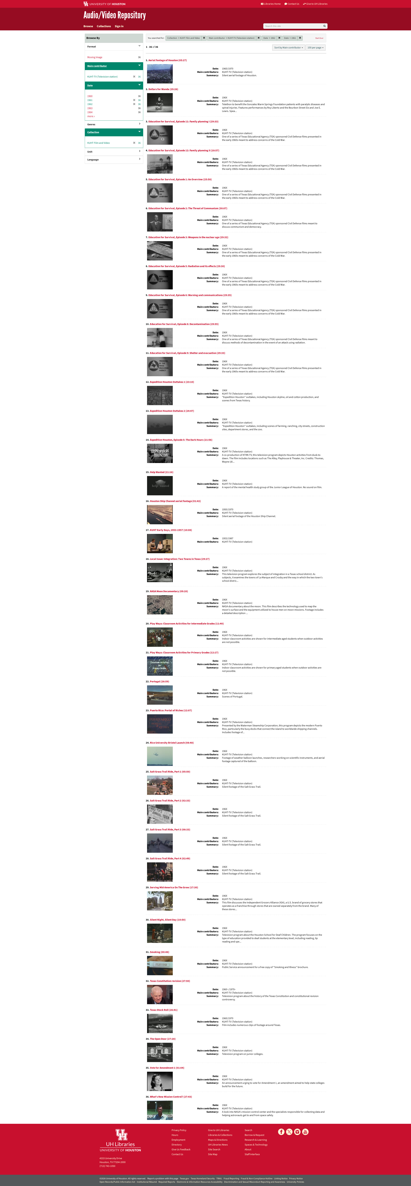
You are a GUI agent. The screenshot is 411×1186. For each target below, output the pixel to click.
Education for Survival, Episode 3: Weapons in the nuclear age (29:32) (188, 237)
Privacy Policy (179, 1130)
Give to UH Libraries (218, 1130)
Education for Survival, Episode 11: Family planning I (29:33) (184, 121)
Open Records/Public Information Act (117, 1182)
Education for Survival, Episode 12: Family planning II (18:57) (184, 150)
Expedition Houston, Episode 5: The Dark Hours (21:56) (181, 440)
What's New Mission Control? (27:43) (171, 1097)
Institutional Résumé (147, 1182)
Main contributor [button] (97, 66)
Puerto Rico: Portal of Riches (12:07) (171, 710)
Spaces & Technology (256, 1144)
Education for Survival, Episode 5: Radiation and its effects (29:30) (187, 266)
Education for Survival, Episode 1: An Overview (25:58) (180, 179)
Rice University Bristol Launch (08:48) (172, 743)
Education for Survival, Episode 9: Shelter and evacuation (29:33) (187, 353)
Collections (104, 26)
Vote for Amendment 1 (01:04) (167, 1068)
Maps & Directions (217, 1140)
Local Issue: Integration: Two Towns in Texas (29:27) (180, 559)
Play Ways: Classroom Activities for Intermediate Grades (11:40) (187, 623)
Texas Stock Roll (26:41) (164, 1010)
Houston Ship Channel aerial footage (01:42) (175, 501)
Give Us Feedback (181, 1149)
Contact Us (177, 1154)
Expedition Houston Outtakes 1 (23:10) (172, 382)
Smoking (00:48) (159, 952)
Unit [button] (89, 152)
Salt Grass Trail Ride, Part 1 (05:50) (170, 771)
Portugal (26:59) (159, 681)
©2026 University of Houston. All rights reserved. (123, 1178)
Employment (178, 1140)
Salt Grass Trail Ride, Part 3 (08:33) (170, 829)
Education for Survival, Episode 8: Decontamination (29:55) (184, 324)
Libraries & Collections (220, 1135)
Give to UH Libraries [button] (317, 4)
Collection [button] (93, 132)
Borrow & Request (254, 1135)
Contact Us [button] (293, 4)
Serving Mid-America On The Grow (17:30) (174, 887)
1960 (89, 96)
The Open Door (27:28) (163, 1039)
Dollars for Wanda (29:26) (163, 89)
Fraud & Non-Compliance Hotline (256, 1178)
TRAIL (219, 1178)
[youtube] (305, 1132)
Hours (175, 1135)
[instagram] (297, 1132)
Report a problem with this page (162, 1178)
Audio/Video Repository (114, 15)
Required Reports (166, 1182)
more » (91, 116)
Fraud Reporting (231, 1178)
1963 (89, 108)
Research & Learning (256, 1140)
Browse (88, 26)
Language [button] (93, 159)
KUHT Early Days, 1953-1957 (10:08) (171, 530)
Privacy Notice (296, 1178)
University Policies (295, 1182)
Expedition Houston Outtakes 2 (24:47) (172, 411)
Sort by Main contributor (287, 47)
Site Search (214, 1149)
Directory (177, 1144)
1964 (89, 112)
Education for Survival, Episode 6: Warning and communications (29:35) (190, 295)
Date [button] (90, 85)
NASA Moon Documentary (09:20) (169, 591)
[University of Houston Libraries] (120, 1140)
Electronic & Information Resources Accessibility (200, 1182)
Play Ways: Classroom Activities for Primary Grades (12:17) (184, 652)
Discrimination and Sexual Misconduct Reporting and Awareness (254, 1182)
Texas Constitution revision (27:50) (170, 981)
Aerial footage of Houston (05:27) (168, 60)
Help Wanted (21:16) (161, 472)
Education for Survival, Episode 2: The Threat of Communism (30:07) (188, 208)
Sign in (119, 26)
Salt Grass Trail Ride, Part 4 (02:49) (170, 858)
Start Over (319, 38)
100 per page (315, 47)
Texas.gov (184, 1178)
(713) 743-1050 (107, 1166)
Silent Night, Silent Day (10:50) (168, 920)
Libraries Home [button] (272, 4)
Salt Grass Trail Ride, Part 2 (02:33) (170, 800)
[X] (289, 1132)
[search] (325, 26)
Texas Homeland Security (203, 1178)
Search (248, 1130)
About (248, 1149)
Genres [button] (91, 124)
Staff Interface (252, 1154)
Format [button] (91, 46)
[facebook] (281, 1132)
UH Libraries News (218, 1144)
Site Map (212, 1154)
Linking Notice (281, 1178)
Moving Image (94, 57)
